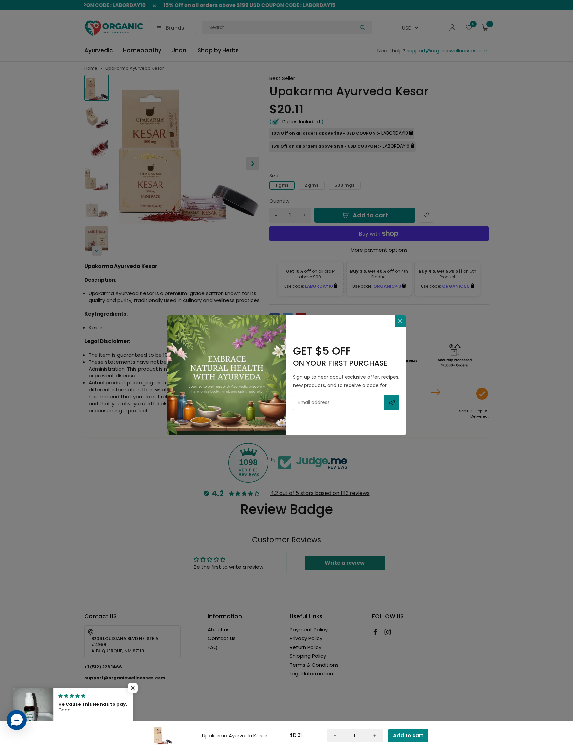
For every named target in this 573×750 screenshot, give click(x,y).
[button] (133, 688)
